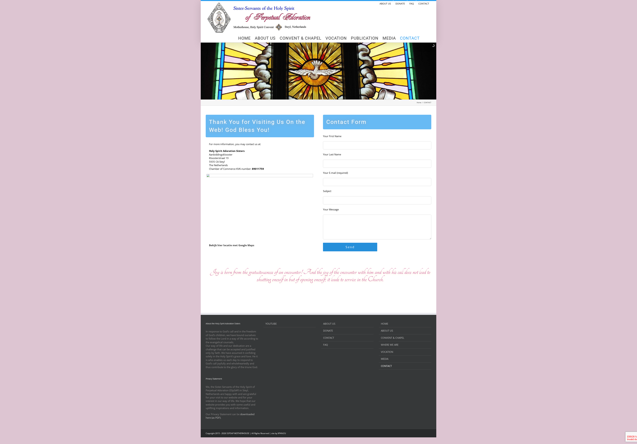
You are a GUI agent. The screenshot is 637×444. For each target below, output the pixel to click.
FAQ (325, 344)
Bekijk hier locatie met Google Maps (231, 245)
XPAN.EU (282, 433)
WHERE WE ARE (389, 344)
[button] (425, 38)
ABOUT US (329, 323)
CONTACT (328, 337)
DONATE (328, 330)
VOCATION (387, 351)
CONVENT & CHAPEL (392, 337)
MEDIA (384, 358)
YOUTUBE (271, 323)
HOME (384, 323)
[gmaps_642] (260, 175)
